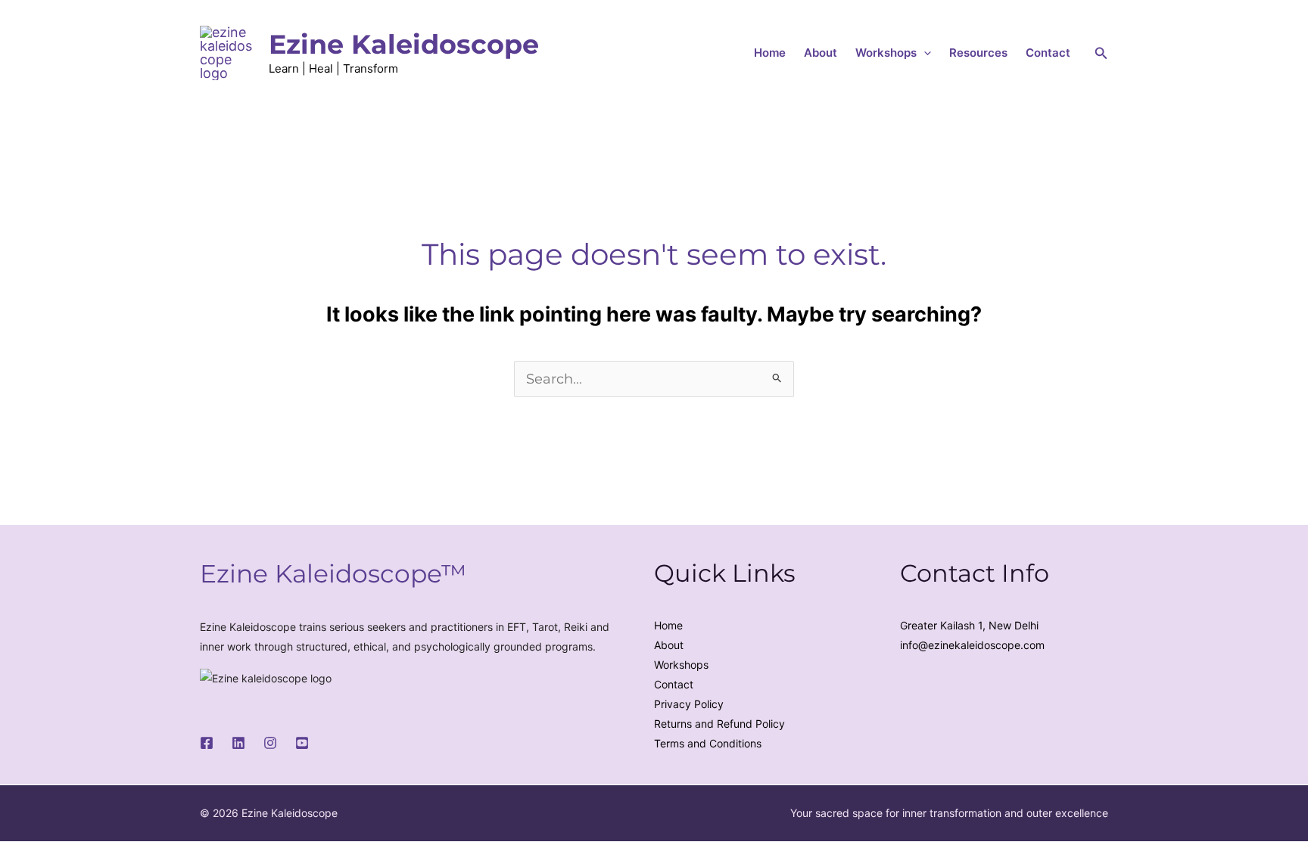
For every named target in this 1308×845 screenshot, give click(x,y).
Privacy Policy (689, 703)
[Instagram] (270, 743)
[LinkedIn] (238, 743)
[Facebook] (206, 743)
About (820, 52)
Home (770, 52)
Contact (1048, 52)
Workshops (886, 52)
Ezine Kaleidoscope (404, 44)
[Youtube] (302, 743)
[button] (924, 52)
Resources (978, 52)
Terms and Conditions (707, 743)
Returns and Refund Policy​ (719, 723)
